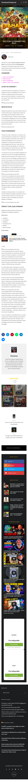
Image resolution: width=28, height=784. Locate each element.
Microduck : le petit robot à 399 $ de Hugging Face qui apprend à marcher (17, 485)
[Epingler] (12, 334)
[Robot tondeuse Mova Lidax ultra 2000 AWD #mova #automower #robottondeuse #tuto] (14, 573)
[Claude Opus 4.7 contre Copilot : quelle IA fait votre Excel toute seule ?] (14, 604)
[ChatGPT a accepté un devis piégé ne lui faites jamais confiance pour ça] (14, 530)
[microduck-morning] (6, 485)
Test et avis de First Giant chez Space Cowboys (16, 499)
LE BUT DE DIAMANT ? (8, 77)
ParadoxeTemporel (8, 2)
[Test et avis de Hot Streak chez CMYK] (7, 390)
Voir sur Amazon (14, 644)
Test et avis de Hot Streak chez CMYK (16, 492)
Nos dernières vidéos (8, 722)
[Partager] (3, 334)
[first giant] (6, 499)
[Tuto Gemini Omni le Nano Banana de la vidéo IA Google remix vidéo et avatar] (14, 588)
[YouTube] (15, 769)
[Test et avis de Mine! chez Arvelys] (20, 401)
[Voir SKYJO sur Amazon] (14, 657)
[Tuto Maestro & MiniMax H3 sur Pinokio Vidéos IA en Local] (14, 544)
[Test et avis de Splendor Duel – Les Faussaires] (7, 401)
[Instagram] (12, 769)
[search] (24, 692)
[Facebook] (6, 769)
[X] (9, 769)
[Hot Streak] (6, 492)
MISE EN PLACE (7, 78)
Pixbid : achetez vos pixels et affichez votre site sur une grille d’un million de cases (17, 507)
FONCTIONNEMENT (8, 80)
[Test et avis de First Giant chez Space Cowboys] (20, 390)
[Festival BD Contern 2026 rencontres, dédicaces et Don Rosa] (14, 558)
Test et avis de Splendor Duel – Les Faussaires (16, 514)
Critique (12, 45)
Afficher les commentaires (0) (13, 447)
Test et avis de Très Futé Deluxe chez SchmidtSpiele (14, 422)
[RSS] (18, 769)
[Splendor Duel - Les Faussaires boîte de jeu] (6, 514)
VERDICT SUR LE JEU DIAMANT (11, 82)
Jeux (16, 45)
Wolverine (7, 45)
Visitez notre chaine (9, 613)
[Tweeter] (7, 334)
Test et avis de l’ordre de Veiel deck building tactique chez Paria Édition (17, 240)
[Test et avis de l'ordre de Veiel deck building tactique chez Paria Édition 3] (4, 238)
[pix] (6, 507)
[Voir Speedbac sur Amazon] (14, 626)
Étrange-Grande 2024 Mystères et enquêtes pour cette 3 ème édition (14, 435)
